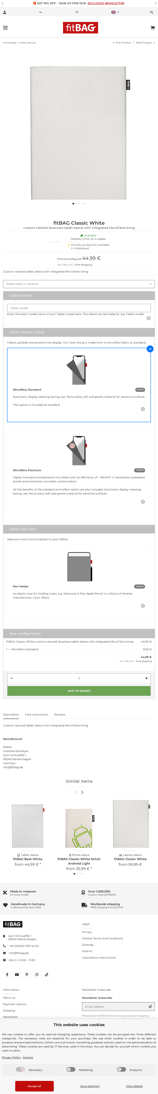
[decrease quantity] (12, 678)
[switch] (20, 1069)
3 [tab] (79, 203)
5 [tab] (85, 203)
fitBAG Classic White (130, 859)
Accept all (34, 1086)
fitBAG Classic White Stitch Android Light (79, 861)
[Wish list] (76, 12)
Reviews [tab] (59, 714)
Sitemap (87, 944)
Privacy (87, 932)
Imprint (87, 951)
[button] (2, 3)
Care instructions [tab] (36, 714)
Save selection (90, 1086)
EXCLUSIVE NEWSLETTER (106, 3)
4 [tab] (82, 203)
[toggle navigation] (5, 27)
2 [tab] (76, 203)
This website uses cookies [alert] (79, 1024)
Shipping (9, 1010)
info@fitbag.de (19, 953)
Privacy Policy (11, 1057)
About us (9, 997)
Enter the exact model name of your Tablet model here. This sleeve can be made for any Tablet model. (75, 314)
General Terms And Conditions (102, 938)
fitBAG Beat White (27, 859)
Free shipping (83, 264)
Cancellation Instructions (99, 957)
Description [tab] (11, 714)
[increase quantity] (146, 678)
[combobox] (79, 284)
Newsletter (10, 1017)
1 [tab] (73, 203)
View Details (134, 1086)
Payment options (14, 1004)
